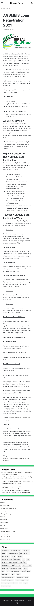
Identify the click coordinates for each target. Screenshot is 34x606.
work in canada (5, 539)
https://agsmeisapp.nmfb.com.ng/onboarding (16, 326)
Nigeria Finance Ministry (8, 531)
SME (3, 580)
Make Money (5, 528)
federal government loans (8, 508)
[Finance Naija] (17, 2)
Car (23, 559)
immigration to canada (15, 568)
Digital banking (13, 562)
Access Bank (5, 550)
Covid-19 (4, 562)
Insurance (4, 519)
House (29, 565)
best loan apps (5, 556)
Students (10, 583)
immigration (5, 568)
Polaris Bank (20, 577)
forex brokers (5, 565)
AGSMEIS (5, 458)
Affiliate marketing (15, 550)
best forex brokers (24, 553)
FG (25, 562)
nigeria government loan (8, 577)
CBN (28, 559)
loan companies (15, 571)
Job (3, 571)
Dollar (20, 562)
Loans (3, 525)
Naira (13, 574)
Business (20, 556)
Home (3, 8)
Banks (3, 553)
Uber (16, 583)
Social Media (10, 580)
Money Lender (5, 574)
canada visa (17, 559)
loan (8, 571)
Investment (4, 522)
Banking (3, 502)
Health (24, 565)
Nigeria (18, 574)
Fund (12, 565)
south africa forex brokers (22, 580)
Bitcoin (13, 556)
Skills (26, 577)
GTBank (18, 565)
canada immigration (7, 559)
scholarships (4, 534)
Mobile (23, 571)
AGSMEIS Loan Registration (17, 458)
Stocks (4, 583)
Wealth (25, 583)
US (20, 583)
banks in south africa (13, 553)
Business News (5, 505)
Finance (8, 8)
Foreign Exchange (6, 514)
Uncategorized (5, 537)
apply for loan (25, 550)
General (3, 516)
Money (28, 571)
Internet (25, 568)
